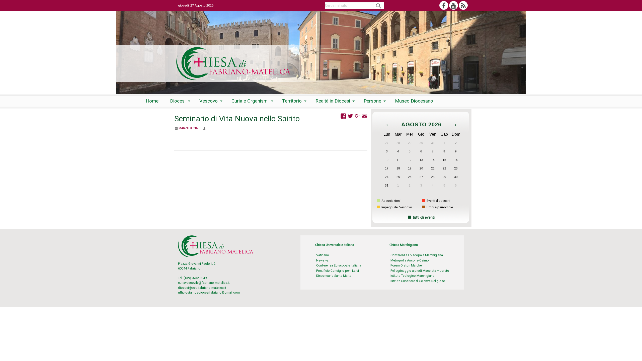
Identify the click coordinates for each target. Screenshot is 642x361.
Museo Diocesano (414, 101)
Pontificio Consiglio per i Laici (337, 271)
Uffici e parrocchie (439, 207)
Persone (372, 101)
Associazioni (390, 201)
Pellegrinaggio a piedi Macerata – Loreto (419, 271)
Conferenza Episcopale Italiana (338, 265)
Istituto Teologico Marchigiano (412, 276)
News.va (322, 260)
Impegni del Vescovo (396, 207)
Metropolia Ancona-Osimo (409, 260)
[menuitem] (152, 101)
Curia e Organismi (250, 101)
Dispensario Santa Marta (333, 276)
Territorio (292, 101)
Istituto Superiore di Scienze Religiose (417, 281)
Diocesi (178, 101)
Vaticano (322, 255)
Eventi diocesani (438, 201)
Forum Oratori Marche (406, 265)
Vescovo (208, 101)
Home (152, 101)
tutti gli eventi (424, 217)
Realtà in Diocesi (332, 101)
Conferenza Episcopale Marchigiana (416, 255)
